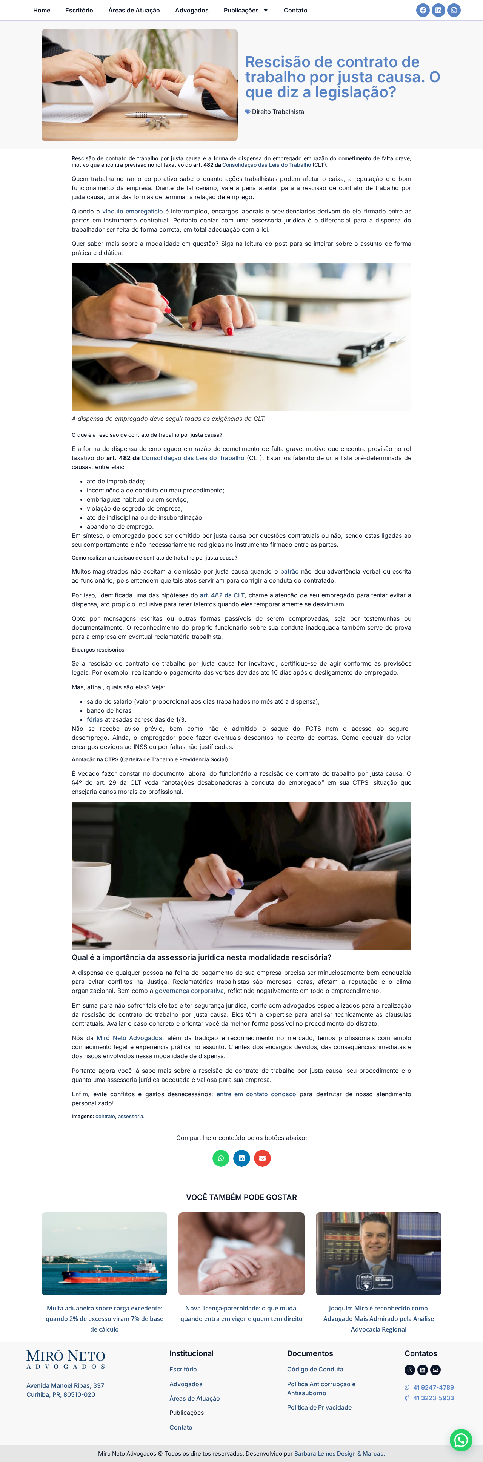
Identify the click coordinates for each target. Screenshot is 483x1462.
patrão (289, 571)
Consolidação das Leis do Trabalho (266, 164)
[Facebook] (423, 10)
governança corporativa (189, 990)
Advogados (192, 10)
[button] (220, 1158)
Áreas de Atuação (134, 10)
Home (41, 10)
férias (95, 719)
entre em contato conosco (256, 1094)
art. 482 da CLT (222, 595)
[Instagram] (454, 10)
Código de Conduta (315, 1369)
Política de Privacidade (319, 1407)
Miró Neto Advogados (129, 1038)
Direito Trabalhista (278, 111)
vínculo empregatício (132, 211)
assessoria (130, 1116)
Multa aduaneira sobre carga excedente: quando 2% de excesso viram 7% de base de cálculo (104, 1318)
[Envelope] (435, 1370)
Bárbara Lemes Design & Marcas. (339, 1453)
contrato (105, 1116)
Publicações (241, 10)
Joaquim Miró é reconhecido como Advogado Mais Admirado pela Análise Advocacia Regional (378, 1318)
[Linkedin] (438, 10)
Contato (296, 10)
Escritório (79, 10)
